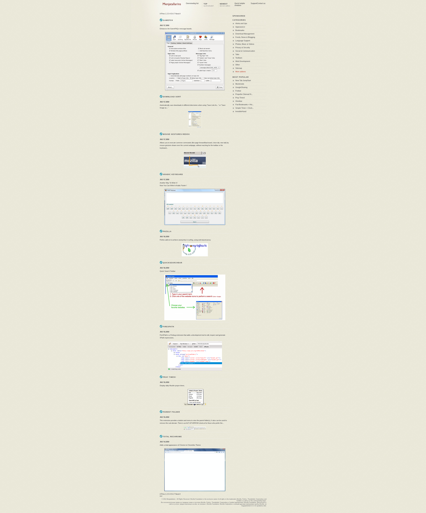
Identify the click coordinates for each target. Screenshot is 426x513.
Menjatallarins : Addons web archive (172, 4)
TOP (208, 5)
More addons (240, 72)
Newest (225, 5)
